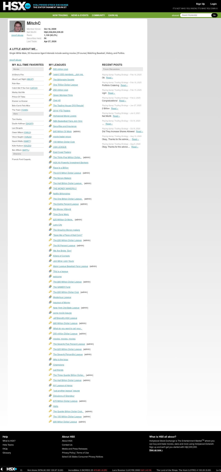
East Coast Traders (62, 152)
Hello (55, 406)
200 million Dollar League (65, 333)
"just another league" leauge (66, 390)
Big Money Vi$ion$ (62, 209)
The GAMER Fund (61, 286)
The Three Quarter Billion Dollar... (68, 374)
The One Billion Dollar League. (68, 198)
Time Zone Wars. (61, 214)
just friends (58, 369)
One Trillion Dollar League (65, 84)
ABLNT (30, 79)
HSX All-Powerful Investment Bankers (70, 162)
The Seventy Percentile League (68, 354)
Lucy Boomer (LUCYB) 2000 (124, 470)
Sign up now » (156, 450)
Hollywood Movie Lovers (64, 115)
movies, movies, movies (64, 338)
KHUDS (27, 145)
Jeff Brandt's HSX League (65, 317)
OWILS (27, 132)
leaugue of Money (61, 302)
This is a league (60, 271)
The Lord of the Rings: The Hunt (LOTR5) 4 (176, 470)
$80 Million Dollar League (65, 323)
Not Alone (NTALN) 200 (38, 470)
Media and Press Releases (74, 448)
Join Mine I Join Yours (63, 260)
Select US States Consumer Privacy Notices (82, 456)
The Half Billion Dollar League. (68, 183)
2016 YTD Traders (61, 110)
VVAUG (28, 136)
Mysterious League (62, 297)
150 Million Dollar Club (64, 141)
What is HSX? (9, 440)
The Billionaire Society (63, 79)
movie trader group (62, 136)
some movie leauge (62, 312)
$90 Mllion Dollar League (65, 421)
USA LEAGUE (59, 146)
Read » (109, 77)
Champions (58, 364)
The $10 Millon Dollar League (67, 172)
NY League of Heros (62, 385)
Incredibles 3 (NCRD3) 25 (80, 470)
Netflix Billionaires (61, 193)
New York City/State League (66, 307)
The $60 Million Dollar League (67, 281)
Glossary (7, 452)
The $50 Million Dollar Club (66, 292)
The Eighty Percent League (66, 203)
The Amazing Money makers (66, 229)
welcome (57, 276)
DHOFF (29, 123)
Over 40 (57, 100)
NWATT (27, 141)
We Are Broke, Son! (62, 250)
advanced (175, 15)
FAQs (5, 448)
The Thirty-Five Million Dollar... (67, 157)
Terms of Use (83, 452)
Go (214, 15)
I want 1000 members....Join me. (68, 74)
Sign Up (200, 3)
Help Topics (8, 444)
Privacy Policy (68, 452)
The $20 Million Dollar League (67, 349)
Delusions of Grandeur (63, 395)
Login (213, 3)
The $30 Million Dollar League (67, 240)
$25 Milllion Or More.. (63, 219)
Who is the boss (60, 359)
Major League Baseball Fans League (70, 266)
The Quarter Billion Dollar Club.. (68, 411)
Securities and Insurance (64, 126)
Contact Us (67, 444)
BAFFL (26, 149)
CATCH (34, 87)
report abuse (17, 35)
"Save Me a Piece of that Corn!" (67, 234)
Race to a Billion (61, 167)
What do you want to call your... (67, 328)
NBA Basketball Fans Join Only (67, 120)
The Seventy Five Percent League (69, 343)
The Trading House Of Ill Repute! (68, 105)
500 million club (60, 69)
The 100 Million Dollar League (67, 416)
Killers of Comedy (61, 255)
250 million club (60, 89)
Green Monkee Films (63, 95)
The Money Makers (62, 177)
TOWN (24, 109)
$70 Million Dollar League (65, 400)
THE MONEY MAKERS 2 (64, 188)
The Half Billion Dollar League (67, 380)
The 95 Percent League (64, 245)
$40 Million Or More (62, 131)
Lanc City (57, 224)
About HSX (67, 440)
